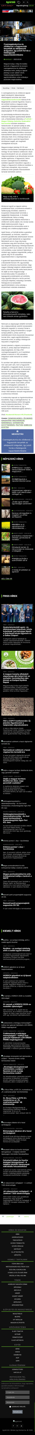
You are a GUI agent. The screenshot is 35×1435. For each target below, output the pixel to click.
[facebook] (13, 1426)
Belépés (17, 1316)
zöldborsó (27, 418)
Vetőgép (18, 1334)
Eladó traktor (17, 1331)
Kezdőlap (6, 88)
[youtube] (21, 1426)
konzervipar (6, 420)
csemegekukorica (15, 418)
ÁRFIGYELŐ (17, 1290)
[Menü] (23, 2)
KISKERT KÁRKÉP (17, 1296)
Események (17, 1355)
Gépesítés (17, 1255)
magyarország (18, 420)
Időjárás (17, 1299)
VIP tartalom (17, 1319)
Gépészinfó (17, 1302)
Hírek (13, 88)
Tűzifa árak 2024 (17, 1263)
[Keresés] (27, 2)
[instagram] (17, 1426)
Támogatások (17, 1240)
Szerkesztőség (17, 1369)
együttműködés (8, 425)
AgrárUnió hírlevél (19, 1406)
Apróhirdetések (17, 1305)
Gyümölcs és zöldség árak (17, 1272)
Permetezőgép (17, 1337)
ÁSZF (17, 1358)
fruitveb (19, 425)
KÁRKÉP (17, 1293)
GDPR (17, 1361)
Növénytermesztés (18, 1243)
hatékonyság (18, 423)
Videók (17, 1352)
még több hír (6, 579)
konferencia (6, 423)
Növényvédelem (17, 1246)
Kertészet (8, 59)
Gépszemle (17, 1287)
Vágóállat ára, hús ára (17, 1275)
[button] (18, 2)
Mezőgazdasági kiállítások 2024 (17, 1266)
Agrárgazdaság (17, 1237)
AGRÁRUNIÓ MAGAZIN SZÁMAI (17, 1284)
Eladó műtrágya (17, 1340)
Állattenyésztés (17, 1252)
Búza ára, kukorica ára (17, 1269)
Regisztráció (17, 1313)
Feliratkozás (17, 1412)
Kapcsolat (17, 1372)
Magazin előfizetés (18, 1322)
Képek (17, 1349)
